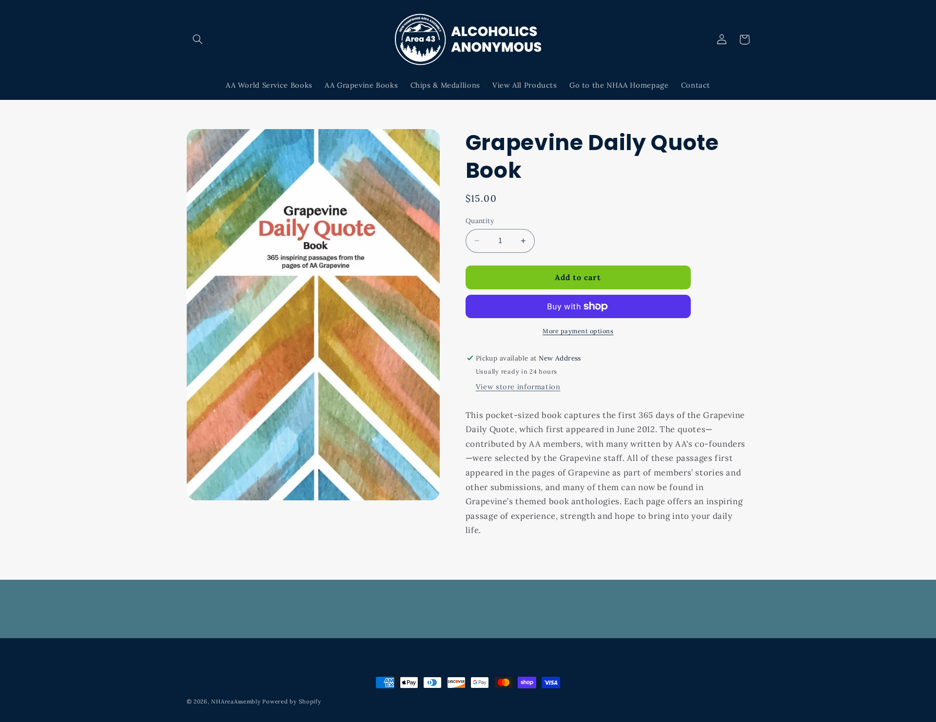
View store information (518, 386)
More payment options (578, 331)
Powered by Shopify (291, 701)
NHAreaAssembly (235, 701)
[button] (198, 39)
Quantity (480, 220)
